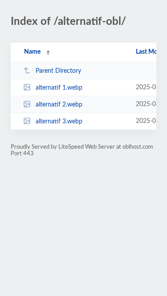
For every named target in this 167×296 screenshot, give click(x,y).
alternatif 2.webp (59, 105)
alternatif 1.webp (59, 88)
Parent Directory (58, 71)
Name (32, 52)
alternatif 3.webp (59, 121)
